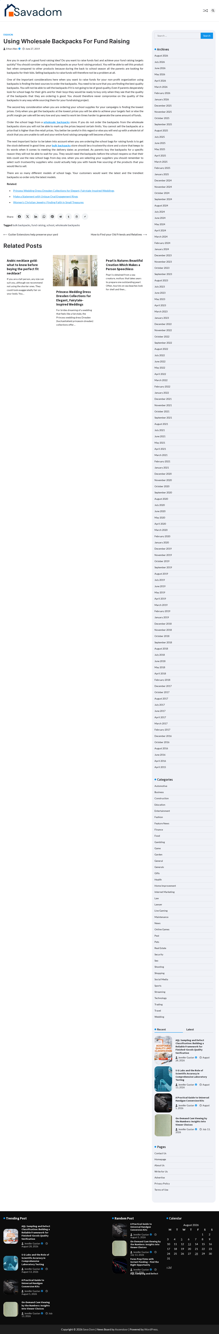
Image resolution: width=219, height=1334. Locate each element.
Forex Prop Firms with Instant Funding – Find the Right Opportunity (144, 1247)
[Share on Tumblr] (68, 216)
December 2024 (163, 180)
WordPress (151, 1329)
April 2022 (160, 373)
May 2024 (159, 224)
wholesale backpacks (67, 225)
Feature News (161, 823)
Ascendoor (121, 1329)
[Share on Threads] (77, 216)
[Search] (213, 10)
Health (158, 879)
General (158, 860)
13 (189, 1244)
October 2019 (161, 561)
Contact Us (160, 1153)
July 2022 (159, 355)
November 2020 (163, 480)
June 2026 (159, 68)
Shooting (159, 966)
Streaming (159, 991)
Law (156, 898)
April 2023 (160, 305)
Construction (161, 798)
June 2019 (159, 586)
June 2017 (159, 710)
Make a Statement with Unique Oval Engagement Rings (45, 196)
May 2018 (159, 667)
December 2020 (163, 473)
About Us (159, 1165)
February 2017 (162, 729)
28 (196, 1253)
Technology (160, 998)
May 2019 (159, 592)
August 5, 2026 (29, 1294)
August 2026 (161, 55)
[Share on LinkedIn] (36, 216)
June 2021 (159, 436)
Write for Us (161, 1171)
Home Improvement (165, 885)
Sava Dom (89, 1329)
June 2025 (159, 143)
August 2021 (161, 423)
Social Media (161, 979)
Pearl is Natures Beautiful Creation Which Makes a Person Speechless (124, 264)
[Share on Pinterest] (52, 216)
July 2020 (159, 505)
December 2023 (163, 255)
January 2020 (161, 542)
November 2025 (163, 111)
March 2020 (161, 529)
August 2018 (161, 648)
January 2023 (161, 317)
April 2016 (160, 760)
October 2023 (161, 267)
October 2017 (161, 692)
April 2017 (160, 717)
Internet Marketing (164, 891)
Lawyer (158, 904)
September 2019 (163, 567)
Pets (156, 941)
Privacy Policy (162, 1183)
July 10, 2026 (137, 1258)
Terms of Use (161, 1189)
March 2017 (161, 723)
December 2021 (163, 398)
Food (157, 835)
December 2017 (163, 686)
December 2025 (163, 105)
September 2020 (163, 492)
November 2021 (163, 405)
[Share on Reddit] (60, 216)
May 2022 (159, 367)
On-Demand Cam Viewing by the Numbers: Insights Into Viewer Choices (191, 1121)
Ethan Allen (11, 49)
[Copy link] (85, 216)
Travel (157, 1010)
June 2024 (159, 217)
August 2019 (161, 573)
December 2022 (163, 324)
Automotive (160, 785)
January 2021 (161, 467)
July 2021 (159, 430)
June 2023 (159, 292)
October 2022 (161, 336)
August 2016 (161, 748)
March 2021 (161, 455)
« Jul (169, 1267)
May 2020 (159, 517)
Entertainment (162, 810)
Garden (158, 854)
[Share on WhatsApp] (44, 216)
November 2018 (163, 629)
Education (159, 804)
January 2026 (161, 99)
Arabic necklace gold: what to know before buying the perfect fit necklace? (23, 266)
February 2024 (162, 242)
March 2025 (161, 161)
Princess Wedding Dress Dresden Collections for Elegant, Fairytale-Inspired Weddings (63, 190)
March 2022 (161, 380)
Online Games (161, 929)
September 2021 (163, 417)
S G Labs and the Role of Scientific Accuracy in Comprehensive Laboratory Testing (191, 1075)
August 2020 (161, 498)
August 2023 (161, 280)
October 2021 (161, 411)
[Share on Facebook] (19, 216)
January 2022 (161, 392)
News (157, 923)
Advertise (159, 1177)
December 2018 (163, 623)
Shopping (159, 973)
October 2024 (161, 192)
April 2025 (160, 155)
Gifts (157, 873)
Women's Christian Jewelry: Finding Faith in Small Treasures (48, 202)
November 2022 (163, 330)
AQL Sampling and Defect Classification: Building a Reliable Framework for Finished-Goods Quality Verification (190, 1046)
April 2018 (160, 673)
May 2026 (159, 74)
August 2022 (161, 348)
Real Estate (160, 948)
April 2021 (160, 448)
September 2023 (163, 274)
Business (159, 792)
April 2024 (160, 230)
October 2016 (161, 742)
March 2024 (161, 236)
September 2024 (163, 199)
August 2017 (161, 698)
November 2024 (163, 186)
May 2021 (159, 442)
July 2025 (159, 136)
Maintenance (161, 916)
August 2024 (161, 205)
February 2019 (162, 611)
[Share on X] (27, 216)
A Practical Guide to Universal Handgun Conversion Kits (192, 1099)
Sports (157, 985)
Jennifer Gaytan (186, 1057)
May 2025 (159, 149)
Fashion (8, 34)
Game (157, 848)
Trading (158, 1004)
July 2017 (159, 704)
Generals (159, 867)
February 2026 (162, 93)
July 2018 (159, 654)
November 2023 (163, 261)
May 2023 (159, 299)
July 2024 (159, 211)
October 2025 (161, 118)
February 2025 (162, 167)
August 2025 (161, 130)
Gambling (159, 842)
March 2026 (161, 86)
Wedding (159, 1016)
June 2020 (159, 511)
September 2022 (163, 342)
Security (158, 954)
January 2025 (161, 174)
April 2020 (160, 523)
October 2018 (161, 636)
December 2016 (163, 735)
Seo (156, 960)
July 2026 (159, 61)
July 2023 (159, 286)
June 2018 (159, 661)
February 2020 (162, 536)
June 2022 (159, 361)
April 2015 (160, 767)
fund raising (38, 225)
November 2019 (163, 554)
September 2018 (163, 642)
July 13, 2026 (137, 1240)
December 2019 (163, 548)
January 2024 (161, 249)
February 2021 (162, 461)
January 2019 (161, 617)
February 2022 (162, 386)
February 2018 (162, 679)
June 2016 (159, 754)
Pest (156, 935)
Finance (158, 829)
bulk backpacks (21, 225)
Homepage (160, 1159)
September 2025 (163, 124)
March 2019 (161, 604)
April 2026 (160, 80)
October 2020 (161, 486)
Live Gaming (161, 910)
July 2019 (159, 579)
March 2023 (161, 311)
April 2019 (160, 598)
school (50, 225)
